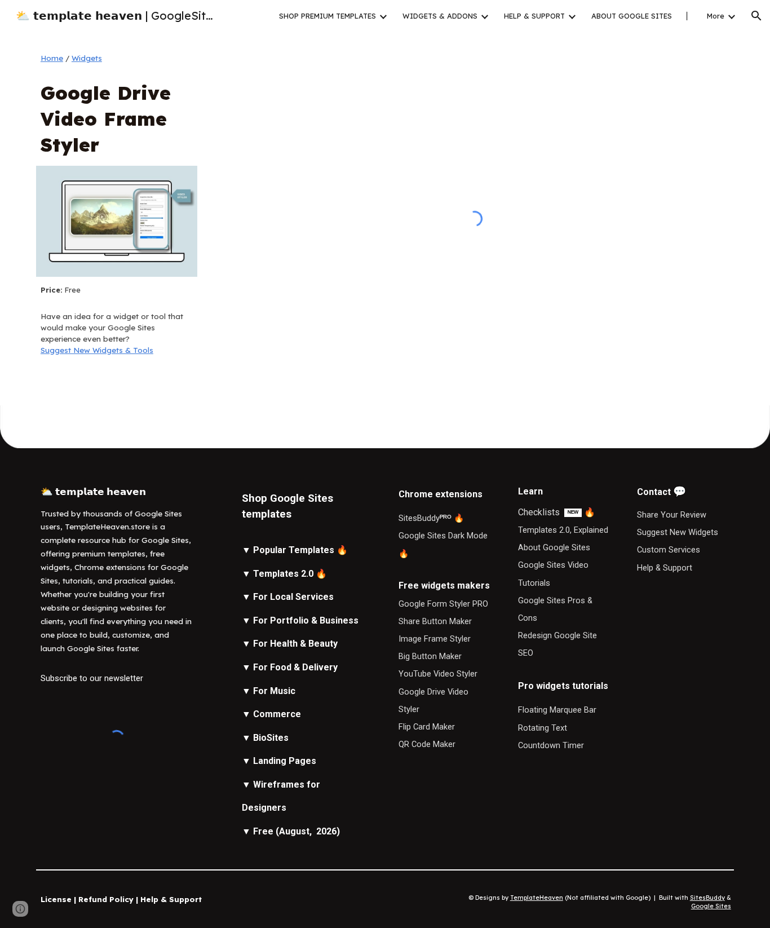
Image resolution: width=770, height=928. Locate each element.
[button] (756, 15)
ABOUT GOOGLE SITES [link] (631, 15)
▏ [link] (689, 15)
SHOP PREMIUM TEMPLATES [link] (327, 15)
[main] (116, 58)
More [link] (715, 15)
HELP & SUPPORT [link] (534, 15)
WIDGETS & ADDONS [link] (439, 15)
